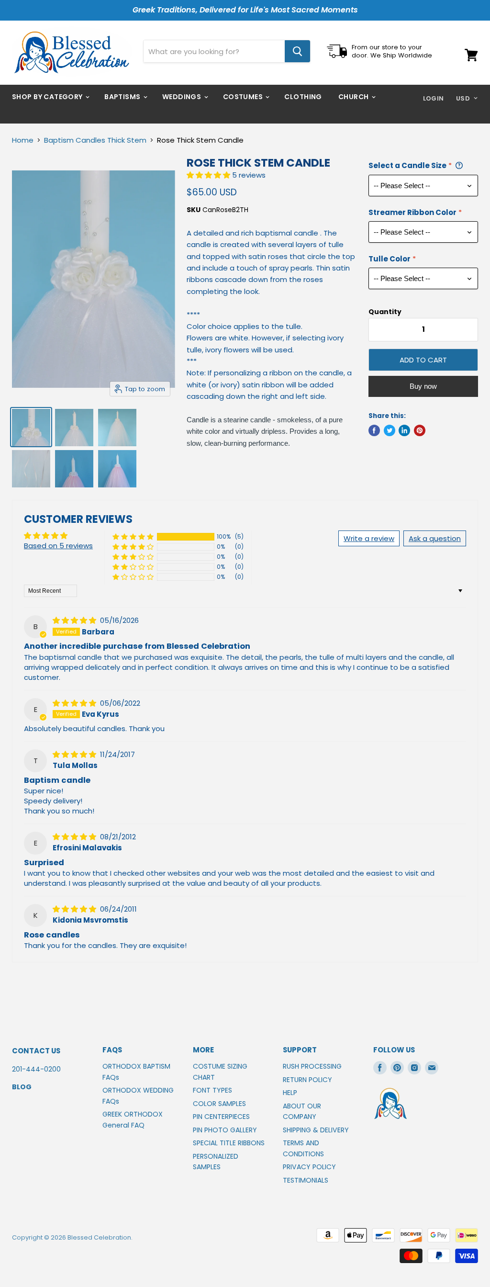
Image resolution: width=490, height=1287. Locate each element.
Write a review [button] (369, 538)
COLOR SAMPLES (219, 1103)
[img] (75, 620)
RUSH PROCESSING (312, 1066)
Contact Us (36, 1051)
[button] (209, 175)
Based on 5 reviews (58, 546)
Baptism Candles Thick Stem (95, 140)
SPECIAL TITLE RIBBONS (229, 1143)
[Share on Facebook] (374, 430)
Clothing (303, 97)
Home (22, 140)
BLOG (22, 1087)
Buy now (423, 386)
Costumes (244, 97)
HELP (290, 1092)
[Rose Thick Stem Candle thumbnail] (31, 427)
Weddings (182, 97)
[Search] (297, 51)
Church (354, 97)
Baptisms (123, 97)
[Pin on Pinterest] (419, 430)
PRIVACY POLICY (309, 1167)
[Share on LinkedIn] (404, 430)
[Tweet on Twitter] (389, 430)
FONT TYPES (212, 1090)
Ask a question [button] (435, 538)
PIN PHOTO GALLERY (225, 1130)
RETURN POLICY (307, 1079)
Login (433, 98)
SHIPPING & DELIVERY (316, 1130)
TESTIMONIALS (305, 1180)
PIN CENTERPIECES (221, 1116)
